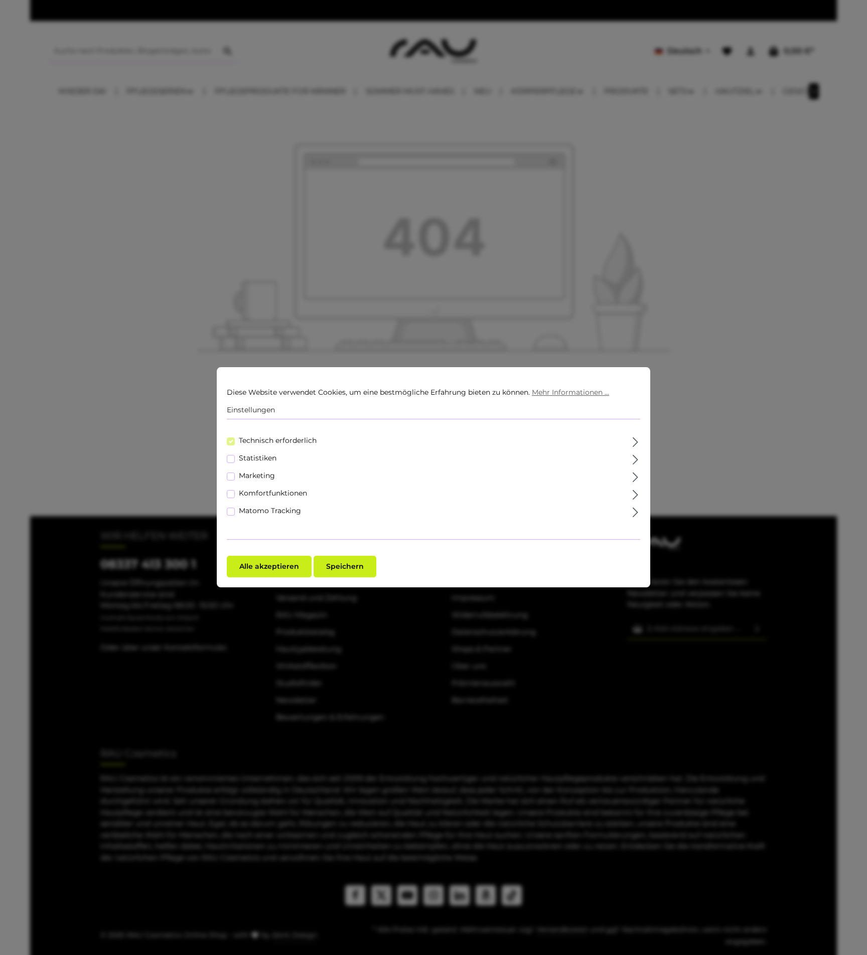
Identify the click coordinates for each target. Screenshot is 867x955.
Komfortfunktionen (273, 493)
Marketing (257, 476)
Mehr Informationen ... (570, 392)
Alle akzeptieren (269, 566)
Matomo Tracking (270, 511)
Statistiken (257, 458)
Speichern (345, 566)
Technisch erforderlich (278, 440)
